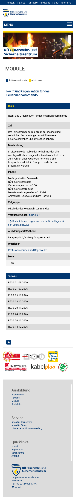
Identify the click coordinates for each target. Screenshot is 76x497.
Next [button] (66, 43)
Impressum (17, 449)
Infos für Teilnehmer (21, 422)
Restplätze (16, 404)
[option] (38, 46)
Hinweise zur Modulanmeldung (26, 428)
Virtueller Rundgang (39, 2)
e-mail (18, 487)
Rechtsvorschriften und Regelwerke (27, 250)
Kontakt (15, 446)
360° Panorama (62, 2)
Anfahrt (15, 456)
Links (22, 2)
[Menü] (38, 24)
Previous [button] (10, 43)
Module (15, 401)
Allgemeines (17, 394)
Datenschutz (17, 452)
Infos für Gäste (19, 425)
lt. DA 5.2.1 (35, 215)
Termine (15, 397)
